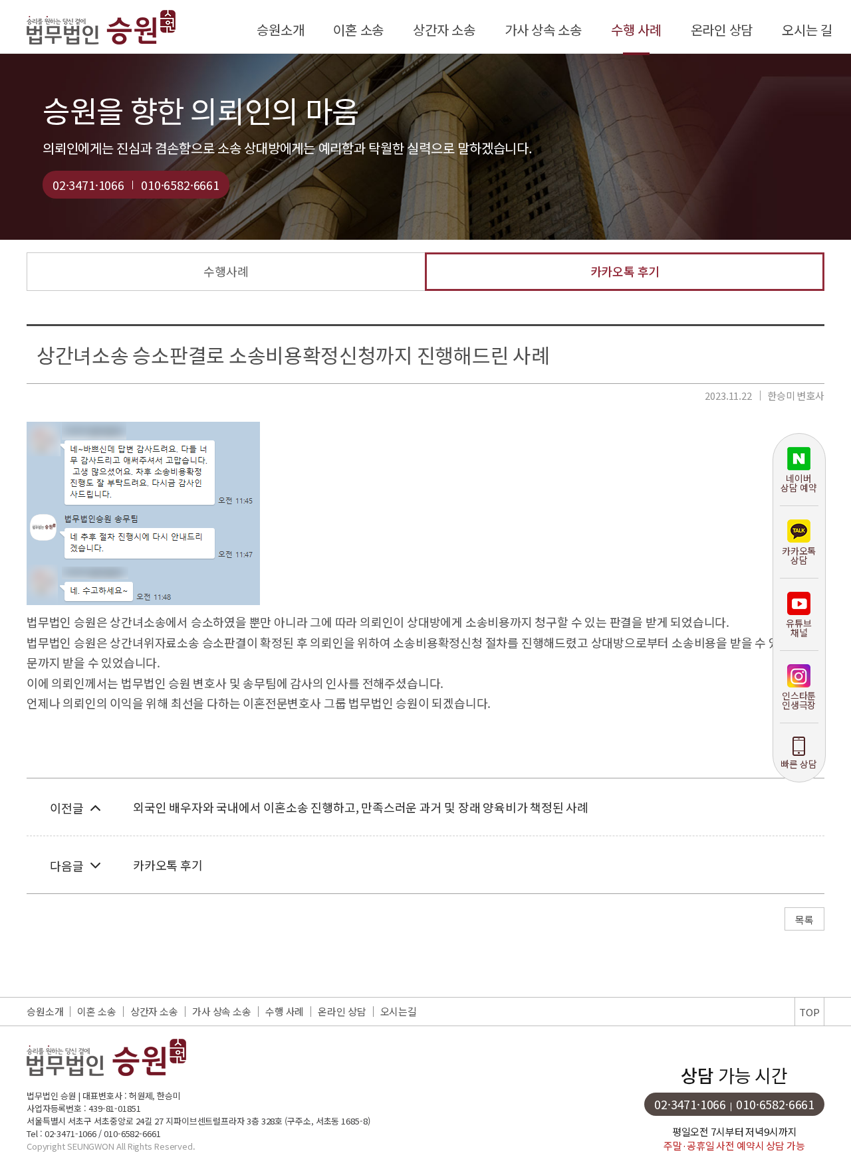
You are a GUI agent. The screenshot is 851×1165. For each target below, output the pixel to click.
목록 (804, 920)
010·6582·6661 (180, 184)
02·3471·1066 (88, 184)
